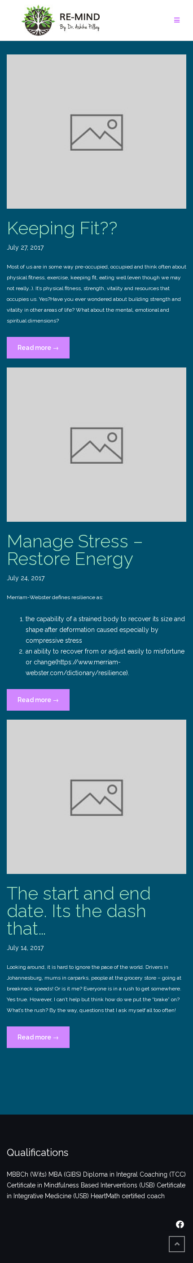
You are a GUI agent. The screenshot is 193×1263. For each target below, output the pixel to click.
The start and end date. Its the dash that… (79, 910)
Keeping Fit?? (62, 227)
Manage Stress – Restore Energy (75, 549)
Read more (44, 351)
